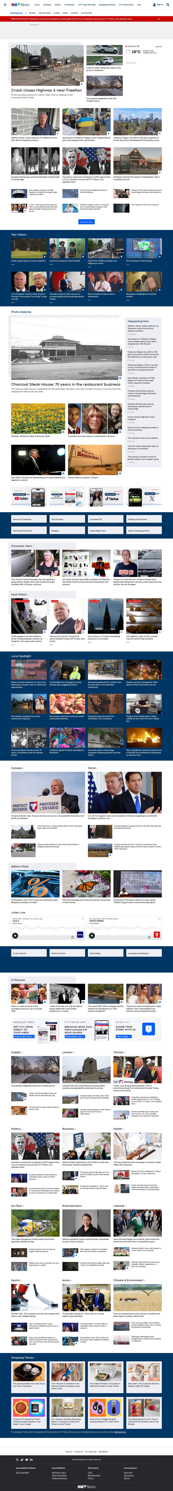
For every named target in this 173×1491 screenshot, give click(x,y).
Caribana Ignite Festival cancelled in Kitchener (67, 751)
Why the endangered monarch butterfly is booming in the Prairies (86, 901)
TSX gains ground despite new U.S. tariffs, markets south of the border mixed (95, 1174)
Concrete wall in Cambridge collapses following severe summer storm (104, 752)
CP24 (90, 1473)
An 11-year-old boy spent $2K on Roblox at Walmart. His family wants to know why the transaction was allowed (86, 582)
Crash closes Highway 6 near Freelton (46, 90)
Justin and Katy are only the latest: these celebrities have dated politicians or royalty (66, 1008)
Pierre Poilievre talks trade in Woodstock (101, 295)
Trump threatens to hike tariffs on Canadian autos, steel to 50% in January (43, 1177)
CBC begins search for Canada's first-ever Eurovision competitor (93, 1250)
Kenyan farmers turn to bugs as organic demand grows (42, 1250)
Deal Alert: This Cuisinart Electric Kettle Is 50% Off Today (143, 1385)
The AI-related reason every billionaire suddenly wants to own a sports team (43, 1326)
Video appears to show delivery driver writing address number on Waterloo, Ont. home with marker (27, 638)
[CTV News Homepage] (20, 4)
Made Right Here (98, 531)
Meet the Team (45, 13)
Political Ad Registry (59, 1478)
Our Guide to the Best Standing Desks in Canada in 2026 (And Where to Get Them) (66, 1421)
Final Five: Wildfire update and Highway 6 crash (102, 262)
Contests (74, 13)
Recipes (55, 531)
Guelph (57, 13)
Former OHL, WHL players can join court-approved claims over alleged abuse (35, 1315)
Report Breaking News (138, 531)
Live (139, 5)
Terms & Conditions (59, 1475)
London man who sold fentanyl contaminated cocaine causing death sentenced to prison (83, 1087)
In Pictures (69, 5)
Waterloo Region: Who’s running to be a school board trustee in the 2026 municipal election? (94, 207)
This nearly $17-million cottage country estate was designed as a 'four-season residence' (105, 1008)
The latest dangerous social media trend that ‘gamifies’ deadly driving (32, 1240)
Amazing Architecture (138, 953)
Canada (47, 5)
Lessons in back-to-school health (65, 261)
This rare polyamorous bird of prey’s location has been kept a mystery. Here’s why (136, 1315)
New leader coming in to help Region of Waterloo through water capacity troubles (43, 192)
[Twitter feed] (17, 1459)
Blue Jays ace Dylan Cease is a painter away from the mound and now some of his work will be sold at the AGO (44, 1341)
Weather (32, 13)
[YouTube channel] (26, 1459)
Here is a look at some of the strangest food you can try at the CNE (26, 1008)
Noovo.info (128, 1473)
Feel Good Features (22, 531)
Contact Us (78, 1451)
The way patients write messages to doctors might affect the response (137, 1163)
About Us (68, 1451)
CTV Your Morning (86, 5)
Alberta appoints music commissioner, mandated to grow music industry (85, 1240)
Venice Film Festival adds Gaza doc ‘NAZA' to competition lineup (95, 1264)
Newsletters (103, 1451)
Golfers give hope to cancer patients (28, 261)
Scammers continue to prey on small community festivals (67, 717)
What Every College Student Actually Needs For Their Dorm (104, 1420)
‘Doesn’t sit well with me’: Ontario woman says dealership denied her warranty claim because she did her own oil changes (137, 582)
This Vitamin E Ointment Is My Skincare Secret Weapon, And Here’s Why (65, 1386)
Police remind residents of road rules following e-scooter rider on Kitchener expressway (28, 684)
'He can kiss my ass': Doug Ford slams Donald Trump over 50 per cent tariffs (67, 638)
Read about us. (120, 1432)
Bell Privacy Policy (59, 1473)
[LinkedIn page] (31, 1459)
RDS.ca (127, 1478)
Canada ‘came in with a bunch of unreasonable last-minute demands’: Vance (67, 296)
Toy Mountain (86, 13)
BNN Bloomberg (94, 1475)
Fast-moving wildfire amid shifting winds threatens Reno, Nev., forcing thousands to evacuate (146, 1325)
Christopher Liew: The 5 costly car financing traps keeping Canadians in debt (34, 901)
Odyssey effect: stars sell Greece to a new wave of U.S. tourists (146, 1249)
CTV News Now (126, 5)
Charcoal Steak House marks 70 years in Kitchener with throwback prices (27, 752)
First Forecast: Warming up (139, 261)
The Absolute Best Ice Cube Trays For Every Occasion (29, 1385)
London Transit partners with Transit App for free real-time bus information (95, 1112)
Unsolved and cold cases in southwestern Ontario (91, 436)
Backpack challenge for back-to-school (141, 295)
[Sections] (5, 4)
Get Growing (57, 519)
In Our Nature (19, 953)
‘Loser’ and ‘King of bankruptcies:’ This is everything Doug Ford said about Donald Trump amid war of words (43, 208)
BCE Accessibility (22, 1473)
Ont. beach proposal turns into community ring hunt (25, 717)
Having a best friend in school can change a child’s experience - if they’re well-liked (145, 1264)
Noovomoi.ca (129, 1475)
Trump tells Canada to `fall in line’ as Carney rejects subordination (83, 1315)
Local (36, 5)
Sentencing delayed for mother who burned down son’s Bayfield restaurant (104, 684)
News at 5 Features (22, 519)
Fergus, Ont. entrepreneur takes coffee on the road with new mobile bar (142, 718)
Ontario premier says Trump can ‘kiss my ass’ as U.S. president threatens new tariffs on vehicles (47, 817)
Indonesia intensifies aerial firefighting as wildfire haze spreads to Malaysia (146, 1339)
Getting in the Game (137, 519)
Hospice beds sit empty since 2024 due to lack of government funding (94, 1097)
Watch (58, 5)
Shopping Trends (107, 5)
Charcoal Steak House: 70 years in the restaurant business (65, 384)
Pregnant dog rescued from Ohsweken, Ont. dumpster (101, 717)
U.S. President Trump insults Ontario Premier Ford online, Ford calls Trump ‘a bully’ (29, 296)
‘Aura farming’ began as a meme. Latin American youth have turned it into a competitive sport (136, 1240)
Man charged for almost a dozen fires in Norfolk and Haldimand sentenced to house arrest (144, 752)
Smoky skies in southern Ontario (83, 478)
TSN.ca (91, 1478)
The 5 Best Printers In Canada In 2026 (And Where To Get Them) (105, 1385)
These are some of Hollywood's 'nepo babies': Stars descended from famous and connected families (143, 1008)
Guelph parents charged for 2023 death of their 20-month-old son (141, 683)
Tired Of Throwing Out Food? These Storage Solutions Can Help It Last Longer (27, 1421)
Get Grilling (95, 953)
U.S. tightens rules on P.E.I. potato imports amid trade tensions (142, 637)
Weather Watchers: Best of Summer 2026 (30, 436)
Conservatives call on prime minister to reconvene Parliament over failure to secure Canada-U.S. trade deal (44, 1191)
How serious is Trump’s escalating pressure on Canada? (104, 637)
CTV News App (91, 1451)
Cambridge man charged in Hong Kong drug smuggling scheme (65, 683)
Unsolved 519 (96, 519)
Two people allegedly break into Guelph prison (33, 1086)
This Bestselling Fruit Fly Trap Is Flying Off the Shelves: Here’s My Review (143, 1421)
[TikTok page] (22, 1459)
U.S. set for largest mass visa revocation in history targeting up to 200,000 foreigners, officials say (122, 817)
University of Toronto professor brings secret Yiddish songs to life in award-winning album (134, 901)
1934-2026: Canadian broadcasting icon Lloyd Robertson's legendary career (38, 479)
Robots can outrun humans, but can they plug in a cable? (44, 1264)
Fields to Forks (58, 953)
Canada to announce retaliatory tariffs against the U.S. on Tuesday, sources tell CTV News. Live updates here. (86, 179)
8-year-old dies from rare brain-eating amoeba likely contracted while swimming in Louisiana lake (145, 1187)
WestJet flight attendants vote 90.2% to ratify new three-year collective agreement (85, 1163)
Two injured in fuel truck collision (145, 205)
